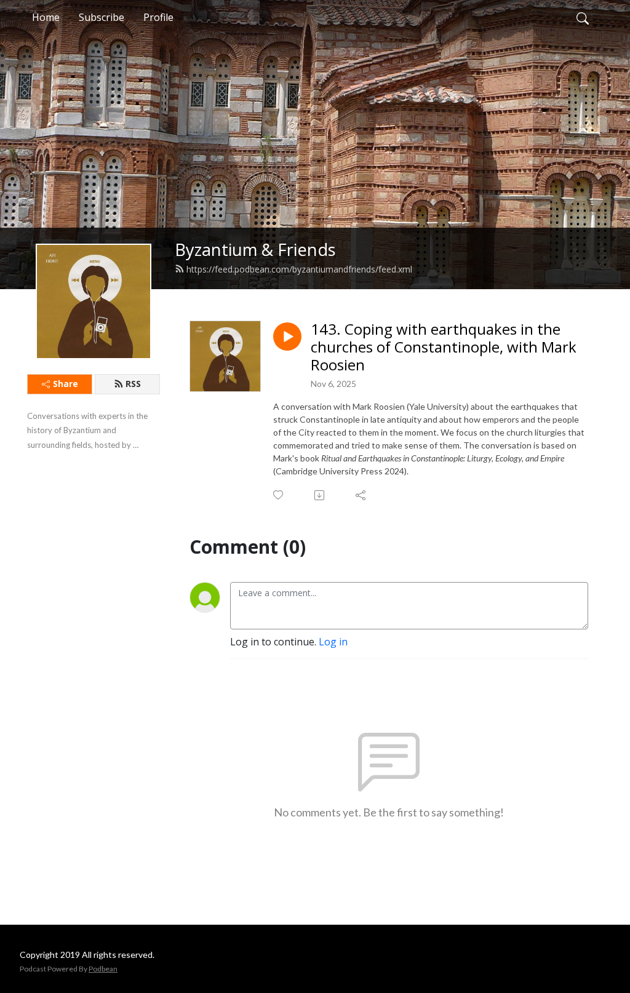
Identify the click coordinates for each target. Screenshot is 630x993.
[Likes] (279, 495)
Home (46, 17)
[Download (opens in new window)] (320, 495)
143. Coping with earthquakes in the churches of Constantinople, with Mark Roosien (443, 347)
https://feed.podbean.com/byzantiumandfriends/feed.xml (299, 269)
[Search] (583, 17)
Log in (333, 641)
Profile (158, 17)
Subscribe (101, 17)
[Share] (361, 495)
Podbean (103, 968)
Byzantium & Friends (255, 249)
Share (65, 383)
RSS (133, 383)
